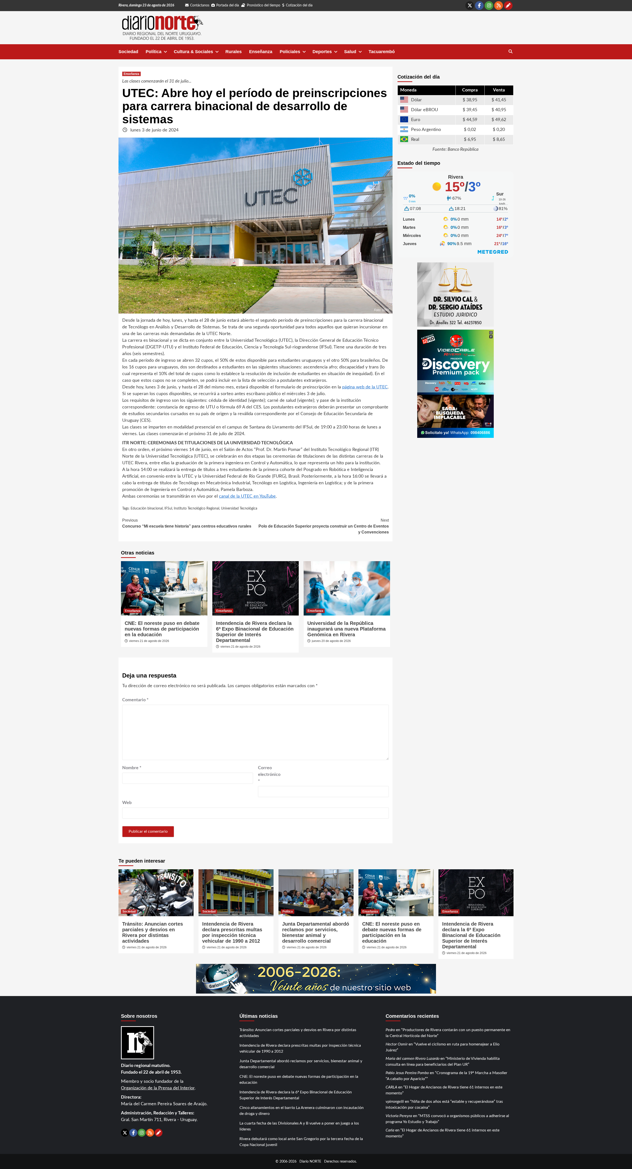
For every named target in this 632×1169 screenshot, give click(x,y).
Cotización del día (299, 5)
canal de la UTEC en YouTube (247, 496)
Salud (350, 51)
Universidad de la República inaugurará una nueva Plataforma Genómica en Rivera (346, 628)
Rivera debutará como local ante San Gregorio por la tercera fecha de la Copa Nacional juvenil (301, 1142)
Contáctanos (199, 5)
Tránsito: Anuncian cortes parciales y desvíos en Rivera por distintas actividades (152, 932)
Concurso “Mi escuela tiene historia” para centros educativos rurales (186, 523)
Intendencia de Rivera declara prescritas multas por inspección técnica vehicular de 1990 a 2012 (232, 932)
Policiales (290, 51)
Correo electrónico (269, 775)
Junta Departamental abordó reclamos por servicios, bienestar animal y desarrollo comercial (315, 932)
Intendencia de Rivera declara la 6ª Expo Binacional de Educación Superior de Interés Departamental (255, 631)
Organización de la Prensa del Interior (158, 1088)
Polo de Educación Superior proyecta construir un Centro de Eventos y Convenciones (323, 526)
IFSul (168, 508)
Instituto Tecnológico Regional (196, 508)
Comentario (135, 700)
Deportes (322, 51)
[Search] (510, 51)
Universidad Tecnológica (239, 508)
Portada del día (227, 5)
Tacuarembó (382, 51)
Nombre (131, 768)
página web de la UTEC (365, 387)
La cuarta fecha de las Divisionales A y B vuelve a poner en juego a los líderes (299, 1126)
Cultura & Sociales (193, 51)
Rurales (233, 51)
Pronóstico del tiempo (263, 5)
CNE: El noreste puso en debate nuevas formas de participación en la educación (162, 628)
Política (153, 51)
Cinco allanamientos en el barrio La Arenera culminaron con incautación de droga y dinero (301, 1111)
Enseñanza (260, 51)
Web (127, 803)
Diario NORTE (310, 1161)
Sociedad (128, 51)
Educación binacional (147, 508)
